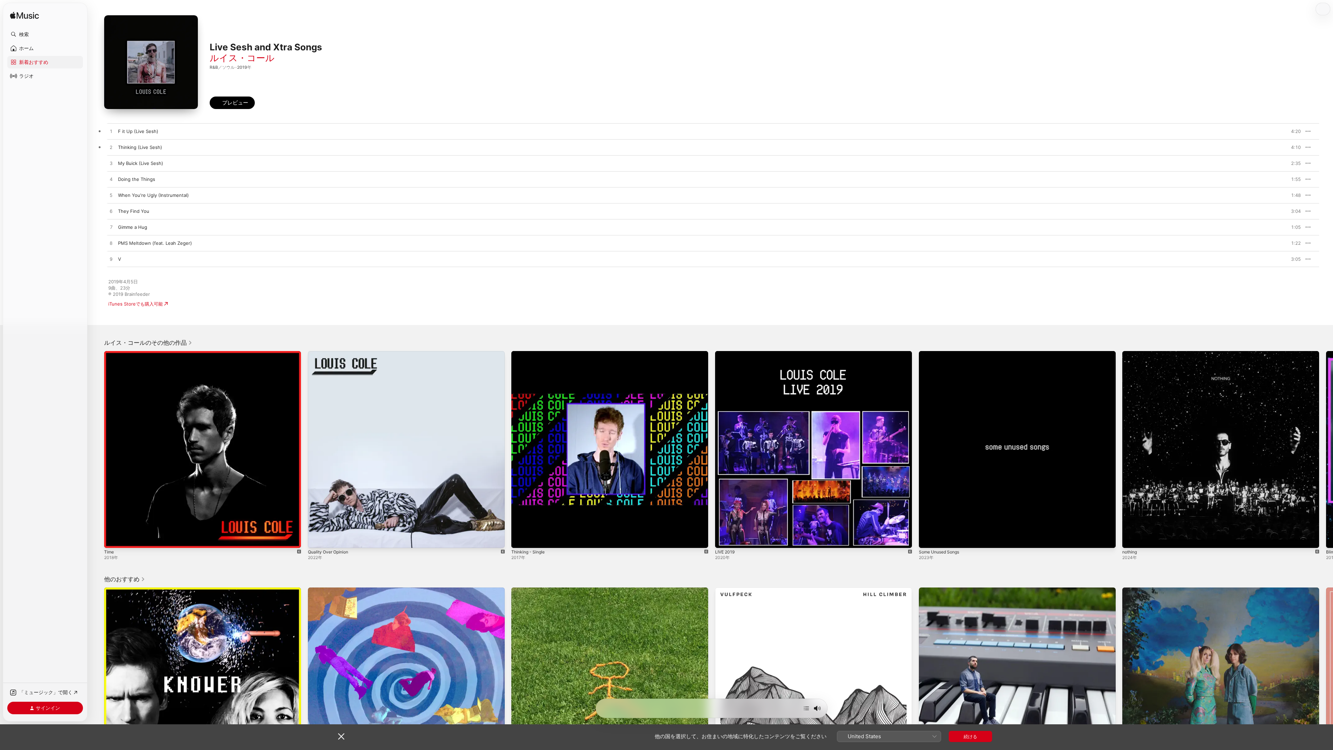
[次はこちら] (806, 708)
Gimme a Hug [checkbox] (132, 227)
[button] (45, 34)
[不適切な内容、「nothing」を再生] (1131, 539)
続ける (970, 736)
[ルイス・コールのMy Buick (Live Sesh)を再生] (111, 163)
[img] (24, 16)
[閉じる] (341, 736)
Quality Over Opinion (330, 354)
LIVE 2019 (725, 354)
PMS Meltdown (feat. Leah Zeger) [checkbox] (155, 243)
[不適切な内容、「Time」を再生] (113, 539)
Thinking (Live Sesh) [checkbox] (140, 147)
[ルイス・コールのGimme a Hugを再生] (111, 227)
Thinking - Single (529, 354)
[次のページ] (1326, 449)
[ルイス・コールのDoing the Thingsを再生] (111, 179)
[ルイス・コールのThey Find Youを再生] (111, 211)
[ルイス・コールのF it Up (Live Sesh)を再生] (111, 131)
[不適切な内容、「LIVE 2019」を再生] (724, 539)
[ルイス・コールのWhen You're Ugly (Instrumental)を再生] (111, 195)
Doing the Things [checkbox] (136, 179)
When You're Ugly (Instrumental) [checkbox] (153, 195)
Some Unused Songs (941, 354)
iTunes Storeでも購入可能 (135, 304)
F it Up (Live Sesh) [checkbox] (138, 131)
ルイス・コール (242, 57)
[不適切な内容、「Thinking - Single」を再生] (520, 539)
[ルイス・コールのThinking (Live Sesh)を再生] (111, 147)
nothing (1130, 354)
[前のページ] (97, 449)
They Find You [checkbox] (133, 211)
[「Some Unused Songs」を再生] (927, 539)
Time (109, 354)
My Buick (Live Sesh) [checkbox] (140, 163)
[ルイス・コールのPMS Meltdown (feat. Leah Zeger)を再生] (111, 243)
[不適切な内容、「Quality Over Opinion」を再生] (316, 539)
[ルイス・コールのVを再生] (111, 259)
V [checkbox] (119, 259)
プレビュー (1292, 131)
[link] (148, 343)
